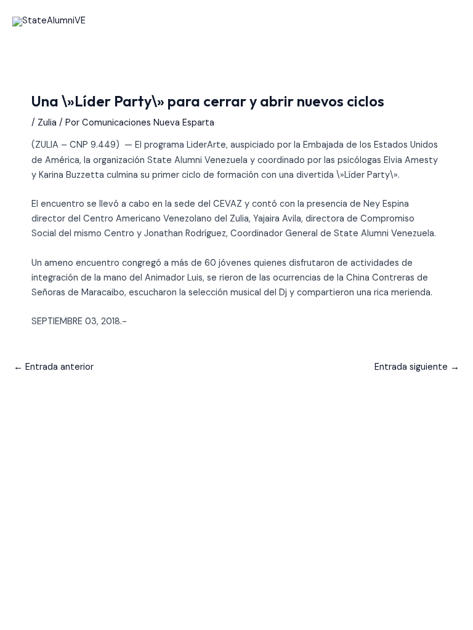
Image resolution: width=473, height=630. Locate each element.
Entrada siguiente (416, 367)
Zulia (47, 123)
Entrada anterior (54, 367)
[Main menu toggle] (448, 21)
